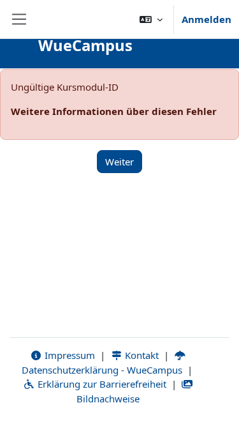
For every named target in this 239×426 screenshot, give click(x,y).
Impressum (68, 355)
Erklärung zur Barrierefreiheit (100, 383)
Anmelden (206, 19)
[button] (151, 19)
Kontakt (140, 355)
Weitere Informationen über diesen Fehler (114, 111)
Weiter (119, 161)
